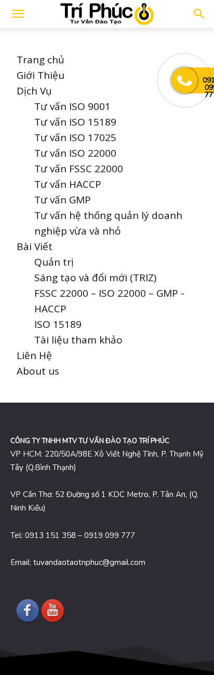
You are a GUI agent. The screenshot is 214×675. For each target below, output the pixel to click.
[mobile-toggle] (17, 14)
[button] (199, 14)
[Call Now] (184, 80)
